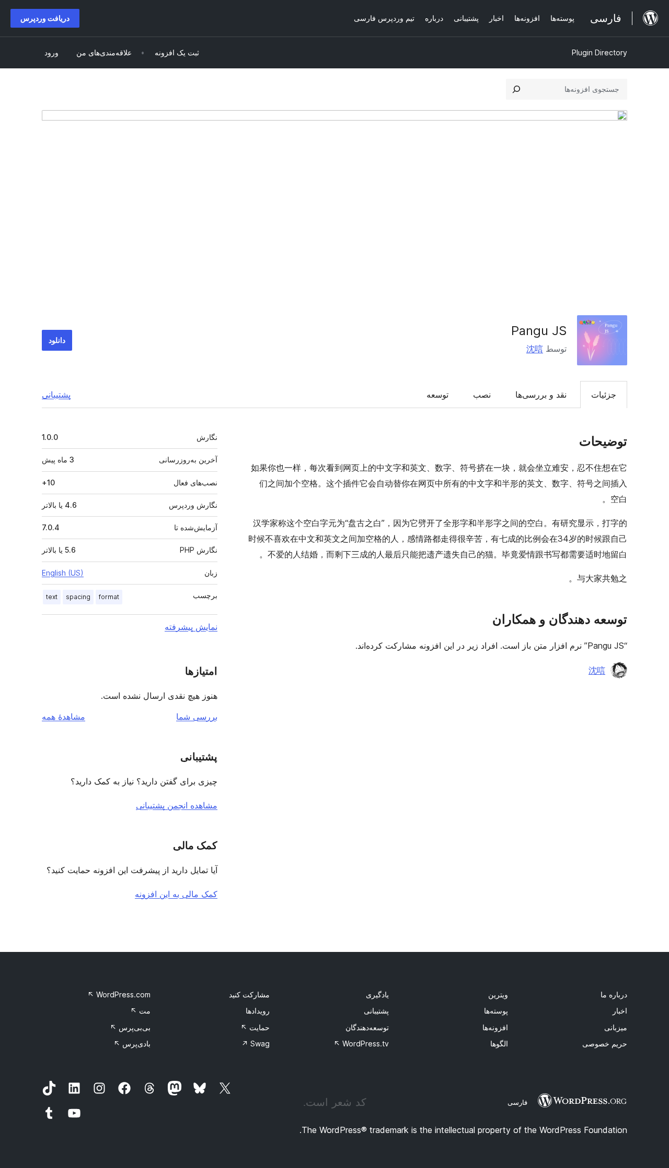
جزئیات (603, 394)
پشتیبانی (56, 394)
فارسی (517, 1102)
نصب (482, 394)
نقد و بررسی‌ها (541, 394)
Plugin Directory (599, 52)
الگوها (499, 1043)
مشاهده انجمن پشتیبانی (176, 805)
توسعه (437, 394)
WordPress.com (119, 994)
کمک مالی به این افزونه (176, 894)
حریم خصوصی (604, 1043)
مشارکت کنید (249, 994)
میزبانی (615, 1027)
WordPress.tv (361, 1043)
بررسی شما (196, 716)
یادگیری (377, 994)
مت (140, 1010)
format (109, 597)
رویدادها (258, 1010)
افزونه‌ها (495, 1027)
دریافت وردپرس (45, 18)
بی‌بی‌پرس (130, 1027)
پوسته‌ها (496, 1010)
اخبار (620, 1010)
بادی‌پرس (132, 1043)
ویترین (498, 994)
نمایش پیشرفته (191, 627)
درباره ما (614, 994)
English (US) (63, 572)
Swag (255, 1043)
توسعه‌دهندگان (367, 1027)
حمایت (255, 1027)
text (51, 597)
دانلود (57, 340)
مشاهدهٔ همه (63, 716)
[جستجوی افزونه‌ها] (516, 89)
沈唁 (534, 348)
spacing (78, 597)
